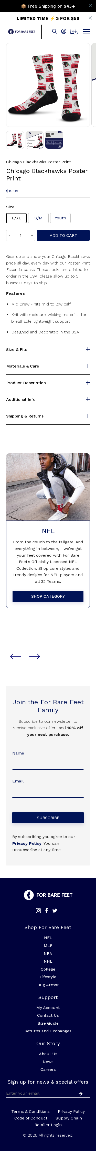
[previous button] (15, 656)
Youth (60, 218)
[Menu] (86, 32)
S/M (38, 218)
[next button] (34, 656)
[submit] (79, 1093)
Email (18, 781)
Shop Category (48, 596)
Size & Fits (16, 350)
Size (10, 207)
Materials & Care (22, 366)
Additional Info (21, 400)
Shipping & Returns (25, 416)
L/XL (16, 218)
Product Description (26, 383)
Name (18, 753)
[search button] (54, 32)
